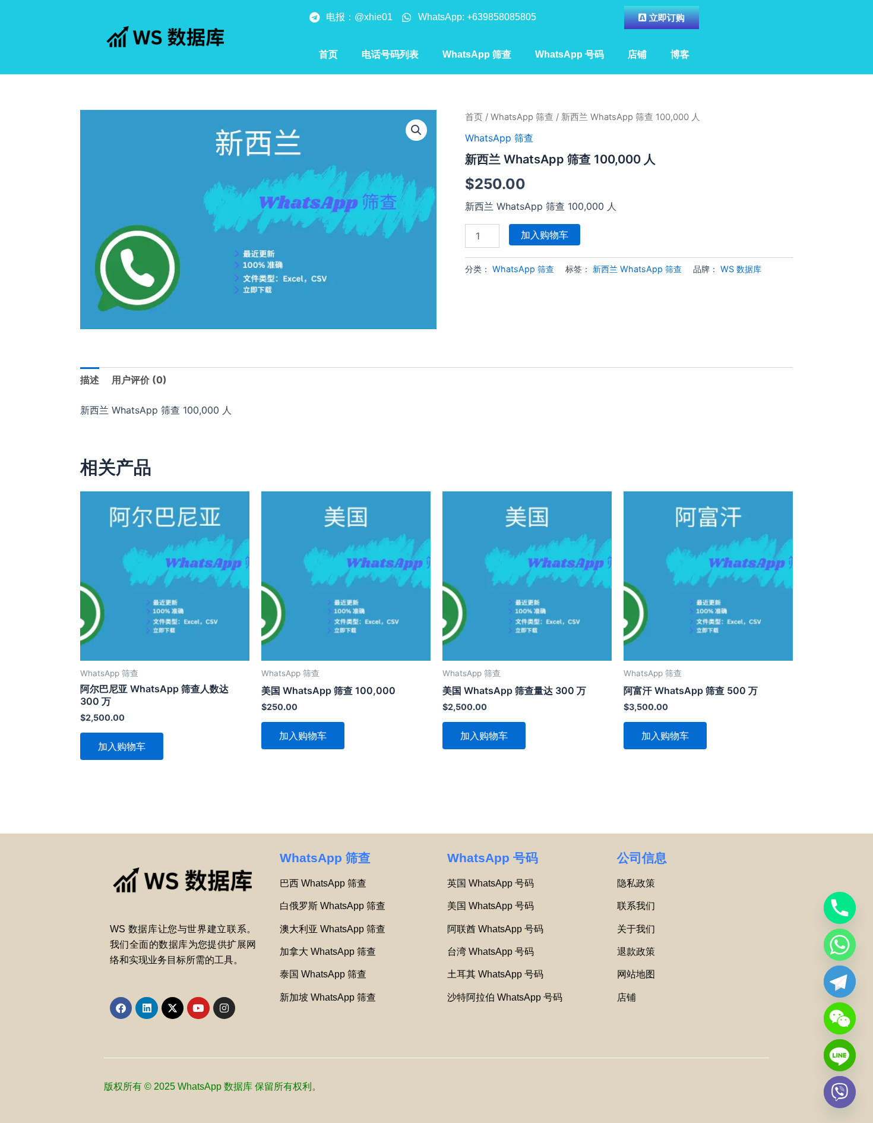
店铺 (637, 54)
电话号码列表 (390, 54)
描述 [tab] (89, 380)
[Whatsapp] (840, 945)
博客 (679, 54)
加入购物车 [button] (122, 746)
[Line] (840, 1055)
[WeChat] (840, 1018)
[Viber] (840, 1092)
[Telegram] (840, 982)
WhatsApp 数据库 (215, 1086)
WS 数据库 (740, 269)
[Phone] (840, 908)
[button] (416, 130)
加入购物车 (544, 235)
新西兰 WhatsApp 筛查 (637, 269)
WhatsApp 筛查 (476, 54)
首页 (328, 54)
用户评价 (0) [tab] (139, 380)
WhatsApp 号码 (569, 54)
